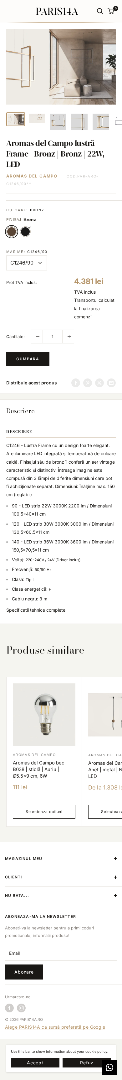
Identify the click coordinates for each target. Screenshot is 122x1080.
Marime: (27, 251)
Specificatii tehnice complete (35, 610)
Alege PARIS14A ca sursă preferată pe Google (55, 1027)
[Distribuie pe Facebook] (75, 382)
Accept (35, 1062)
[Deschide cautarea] (100, 11)
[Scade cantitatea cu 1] (37, 336)
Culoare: (25, 210)
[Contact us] (109, 1067)
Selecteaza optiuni (44, 811)
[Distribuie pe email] (111, 382)
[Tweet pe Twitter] (99, 382)
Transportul (85, 300)
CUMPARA (27, 359)
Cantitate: (15, 336)
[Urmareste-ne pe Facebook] (9, 1008)
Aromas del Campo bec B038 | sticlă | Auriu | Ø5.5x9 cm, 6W (38, 769)
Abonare (24, 972)
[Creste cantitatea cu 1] (68, 336)
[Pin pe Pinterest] (87, 382)
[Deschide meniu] (12, 11)
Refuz (86, 1062)
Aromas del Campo (32, 175)
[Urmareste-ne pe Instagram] (21, 1008)
